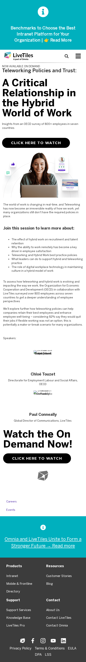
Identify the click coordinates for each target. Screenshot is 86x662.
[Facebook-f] (26, 489)
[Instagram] (60, 489)
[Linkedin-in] (51, 489)
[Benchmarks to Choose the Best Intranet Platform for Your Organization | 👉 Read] (43, 11)
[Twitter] (34, 489)
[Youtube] (43, 489)
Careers (11, 501)
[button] (66, 56)
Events (10, 509)
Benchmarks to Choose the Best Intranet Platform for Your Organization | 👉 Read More (43, 34)
